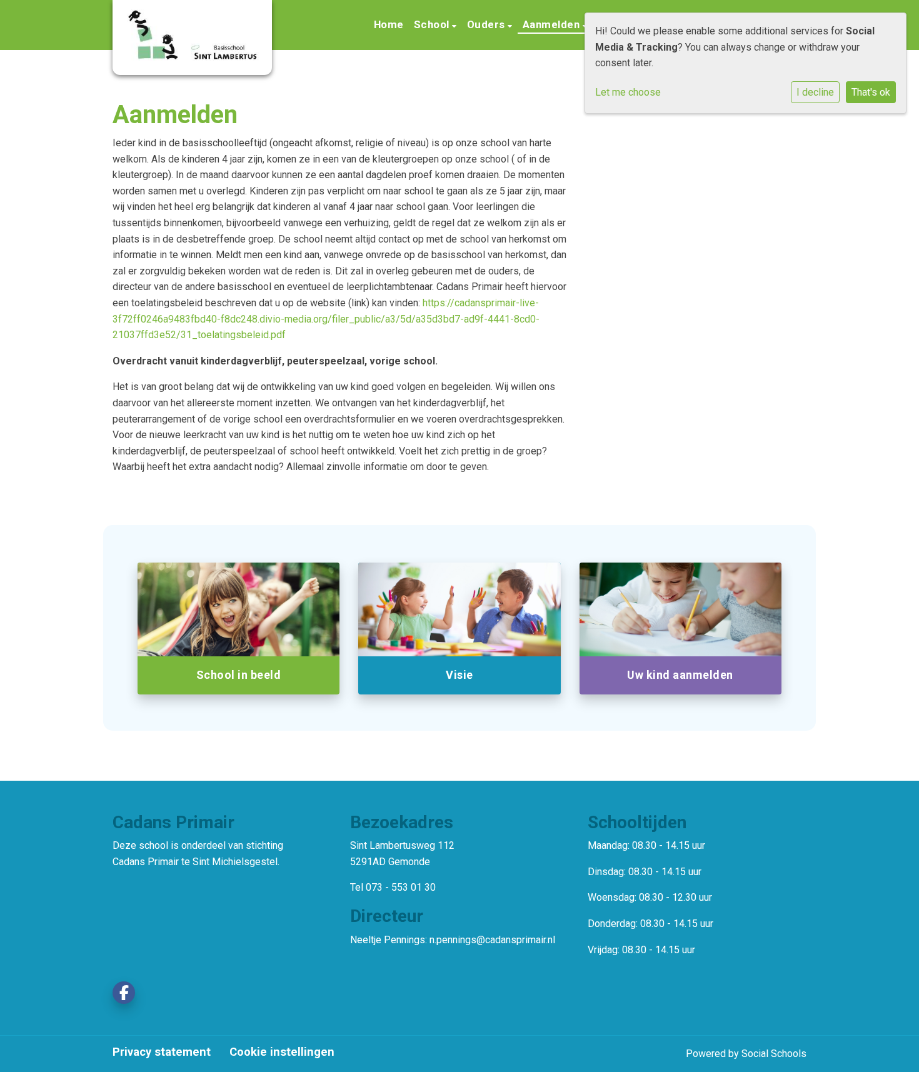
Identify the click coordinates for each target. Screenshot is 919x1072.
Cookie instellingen (281, 1052)
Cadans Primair (146, 862)
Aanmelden (553, 24)
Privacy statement (162, 1052)
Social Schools (773, 1053)
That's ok (870, 92)
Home (389, 24)
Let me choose (628, 92)
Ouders (487, 24)
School (433, 24)
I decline (815, 92)
